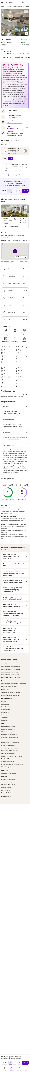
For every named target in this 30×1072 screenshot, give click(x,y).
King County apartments (8, 773)
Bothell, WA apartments (8, 729)
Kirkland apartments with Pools (10, 672)
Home (2, 6)
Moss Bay (4, 715)
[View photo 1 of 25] (15, 17)
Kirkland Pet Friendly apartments (10, 677)
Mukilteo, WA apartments (8, 759)
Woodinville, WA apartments (9, 732)
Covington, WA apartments (9, 745)
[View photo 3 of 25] (22, 31)
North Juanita (5, 704)
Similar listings (19, 57)
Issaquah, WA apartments (8, 753)
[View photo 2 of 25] (8, 31)
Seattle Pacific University (8, 792)
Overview (5, 57)
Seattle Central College (8, 784)
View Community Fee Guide (11, 413)
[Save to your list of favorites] (26, 11)
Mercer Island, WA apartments (10, 742)
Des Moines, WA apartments (9, 737)
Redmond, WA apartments (9, 734)
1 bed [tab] (4, 158)
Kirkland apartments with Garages (11, 666)
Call (27, 127)
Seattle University (6, 782)
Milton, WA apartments (8, 767)
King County (16, 6)
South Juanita (5, 707)
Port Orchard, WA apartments (9, 740)
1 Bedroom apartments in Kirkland (11, 692)
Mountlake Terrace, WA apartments (11, 756)
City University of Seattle (8, 779)
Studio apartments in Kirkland (10, 695)
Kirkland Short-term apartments (10, 799)
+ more (19, 135)
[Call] (23, 2)
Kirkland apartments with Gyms (10, 669)
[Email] (19, 2)
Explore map (22, 257)
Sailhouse (6, 218)
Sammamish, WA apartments (9, 750)
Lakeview (4, 720)
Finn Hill (3, 701)
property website (13, 439)
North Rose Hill (5, 709)
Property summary (13, 65)
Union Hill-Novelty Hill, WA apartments (12, 764)
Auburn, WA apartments (8, 761)
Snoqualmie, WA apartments (9, 748)
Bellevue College (6, 787)
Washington (8, 6)
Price (11, 57)
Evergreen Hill (5, 712)
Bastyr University (6, 790)
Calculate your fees (16, 175)
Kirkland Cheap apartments (9, 686)
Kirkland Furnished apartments (10, 674)
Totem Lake (4, 717)
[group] (14, 211)
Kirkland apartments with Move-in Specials (13, 683)
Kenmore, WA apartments (8, 726)
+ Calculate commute (14, 123)
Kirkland (22, 6)
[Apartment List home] (7, 2)
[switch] (15, 151)
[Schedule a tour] (27, 2)
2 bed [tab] (10, 158)
